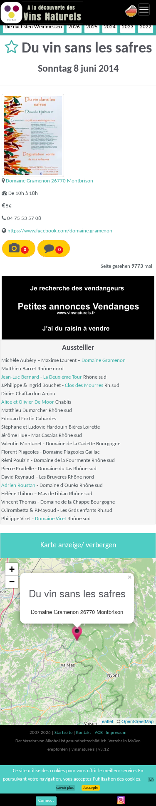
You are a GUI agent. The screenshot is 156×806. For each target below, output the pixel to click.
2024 (110, 27)
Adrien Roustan (18, 485)
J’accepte (90, 788)
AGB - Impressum (110, 733)
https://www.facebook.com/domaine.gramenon (59, 231)
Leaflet (106, 721)
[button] (13, 48)
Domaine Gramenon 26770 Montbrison (49, 181)
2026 (74, 27)
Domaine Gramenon (104, 360)
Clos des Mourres (84, 385)
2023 (128, 27)
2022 (145, 27)
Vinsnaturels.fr (41, 12)
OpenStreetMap (137, 721)
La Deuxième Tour (62, 377)
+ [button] (12, 569)
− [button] (12, 581)
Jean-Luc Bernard (20, 377)
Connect (46, 801)
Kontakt (84, 733)
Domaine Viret (50, 519)
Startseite (63, 733)
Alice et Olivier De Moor (27, 402)
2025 (92, 27)
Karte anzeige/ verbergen (78, 545)
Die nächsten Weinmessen (33, 27)
